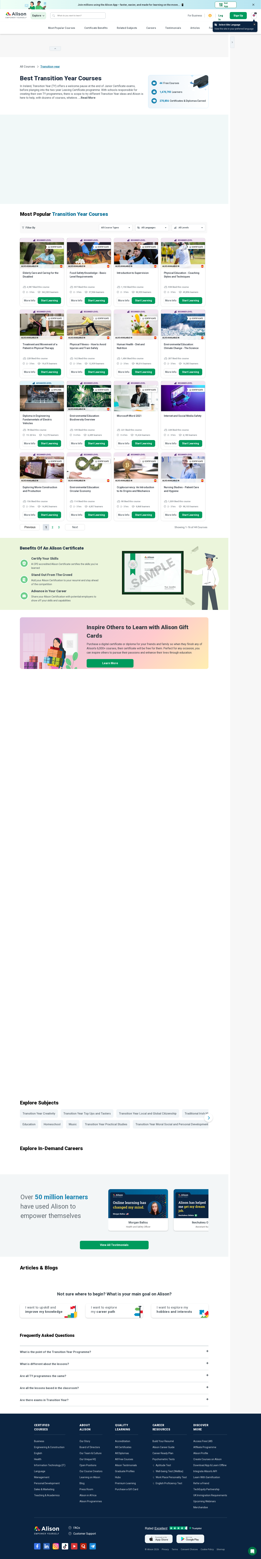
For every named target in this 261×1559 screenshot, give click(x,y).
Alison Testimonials (126, 1465)
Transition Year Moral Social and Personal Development (171, 1124)
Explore (36, 15)
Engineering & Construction (49, 1447)
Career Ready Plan (163, 1453)
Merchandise (200, 1507)
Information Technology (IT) (49, 1465)
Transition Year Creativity (39, 1113)
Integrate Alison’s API (205, 1471)
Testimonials (173, 28)
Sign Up (238, 15)
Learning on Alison (90, 1477)
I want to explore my (174, 1309)
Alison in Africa (88, 1495)
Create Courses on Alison (207, 1459)
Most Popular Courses (61, 28)
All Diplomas (122, 1453)
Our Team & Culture (91, 1453)
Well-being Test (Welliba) (169, 1471)
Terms (175, 1549)
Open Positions (88, 1465)
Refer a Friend (201, 1483)
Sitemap (221, 1549)
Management (41, 1477)
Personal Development (47, 1483)
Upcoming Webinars (204, 1501)
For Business (195, 15)
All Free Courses (124, 1459)
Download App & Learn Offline (210, 1465)
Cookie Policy (207, 1549)
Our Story (85, 1441)
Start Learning (49, 300)
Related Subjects (127, 28)
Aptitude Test (163, 1465)
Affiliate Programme (204, 1447)
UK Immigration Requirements (210, 1495)
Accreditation (122, 1441)
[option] (138, 1210)
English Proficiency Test (169, 1483)
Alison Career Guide (164, 1447)
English (38, 1453)
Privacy (165, 1549)
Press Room (86, 1489)
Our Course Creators (91, 1471)
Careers (151, 28)
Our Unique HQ (88, 1459)
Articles (195, 28)
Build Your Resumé (163, 1441)
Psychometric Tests (164, 1459)
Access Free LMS (203, 1441)
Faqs (212, 28)
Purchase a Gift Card (126, 1489)
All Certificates (123, 1447)
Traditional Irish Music (199, 1113)
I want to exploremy (104, 1309)
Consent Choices (189, 1549)
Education (29, 1124)
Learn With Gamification (206, 1477)
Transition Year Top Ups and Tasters (87, 1113)
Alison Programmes (91, 1501)
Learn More (110, 663)
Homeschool (52, 1124)
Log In (220, 16)
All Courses (28, 66)
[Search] (53, 15)
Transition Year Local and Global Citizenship (147, 1113)
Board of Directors (90, 1447)
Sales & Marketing (44, 1489)
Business (39, 1441)
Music (73, 1124)
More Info (29, 300)
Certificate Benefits (96, 28)
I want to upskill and (43, 1309)
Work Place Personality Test (171, 1477)
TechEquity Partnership (206, 1489)
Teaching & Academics (47, 1495)
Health (37, 1459)
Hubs (118, 1477)
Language (39, 1471)
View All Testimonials (114, 1245)
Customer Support (84, 1533)
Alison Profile (200, 1453)
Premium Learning (125, 1483)
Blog (82, 1483)
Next (75, 527)
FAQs (76, 1527)
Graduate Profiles (125, 1471)
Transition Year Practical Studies (106, 1124)
